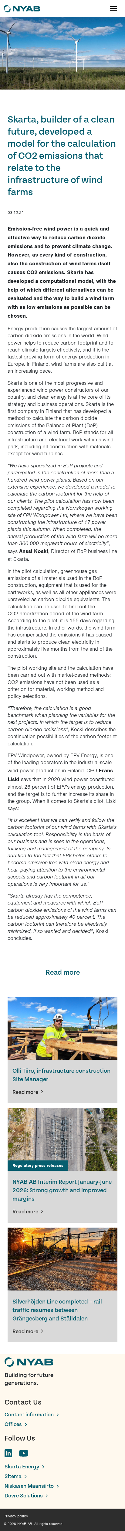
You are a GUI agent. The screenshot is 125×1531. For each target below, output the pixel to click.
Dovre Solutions (24, 1496)
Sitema (13, 1476)
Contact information (29, 1415)
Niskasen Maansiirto (29, 1486)
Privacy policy (16, 1516)
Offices (13, 1424)
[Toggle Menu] (113, 8)
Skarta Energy (22, 1467)
